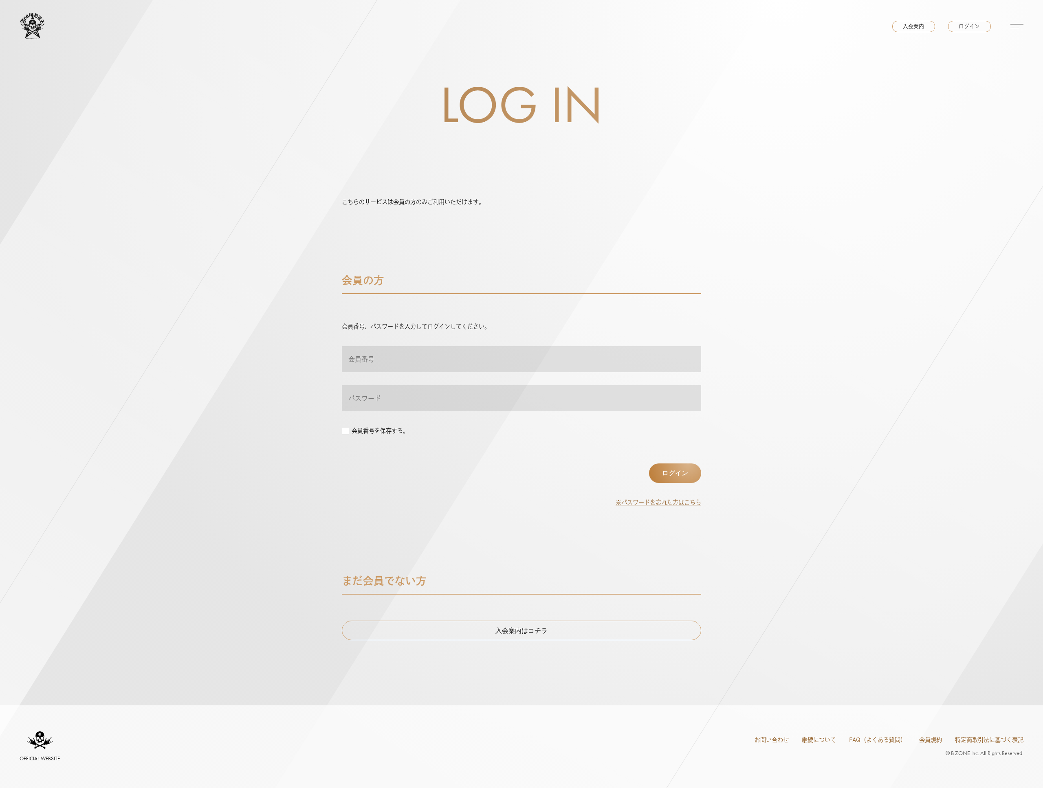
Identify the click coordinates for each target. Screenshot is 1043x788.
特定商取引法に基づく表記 (989, 740)
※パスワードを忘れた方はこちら (658, 502)
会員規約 (930, 740)
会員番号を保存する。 (380, 431)
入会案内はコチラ (521, 630)
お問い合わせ (772, 740)
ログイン (969, 26)
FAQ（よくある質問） (877, 740)
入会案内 (913, 26)
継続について (819, 740)
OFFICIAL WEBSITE (40, 758)
